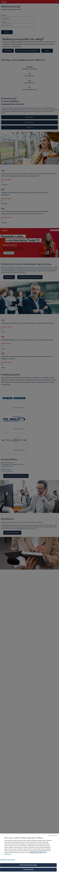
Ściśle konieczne (28, 869)
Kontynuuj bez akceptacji (53, 835)
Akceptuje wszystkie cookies (28, 865)
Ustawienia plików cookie (7, 859)
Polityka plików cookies (36, 852)
